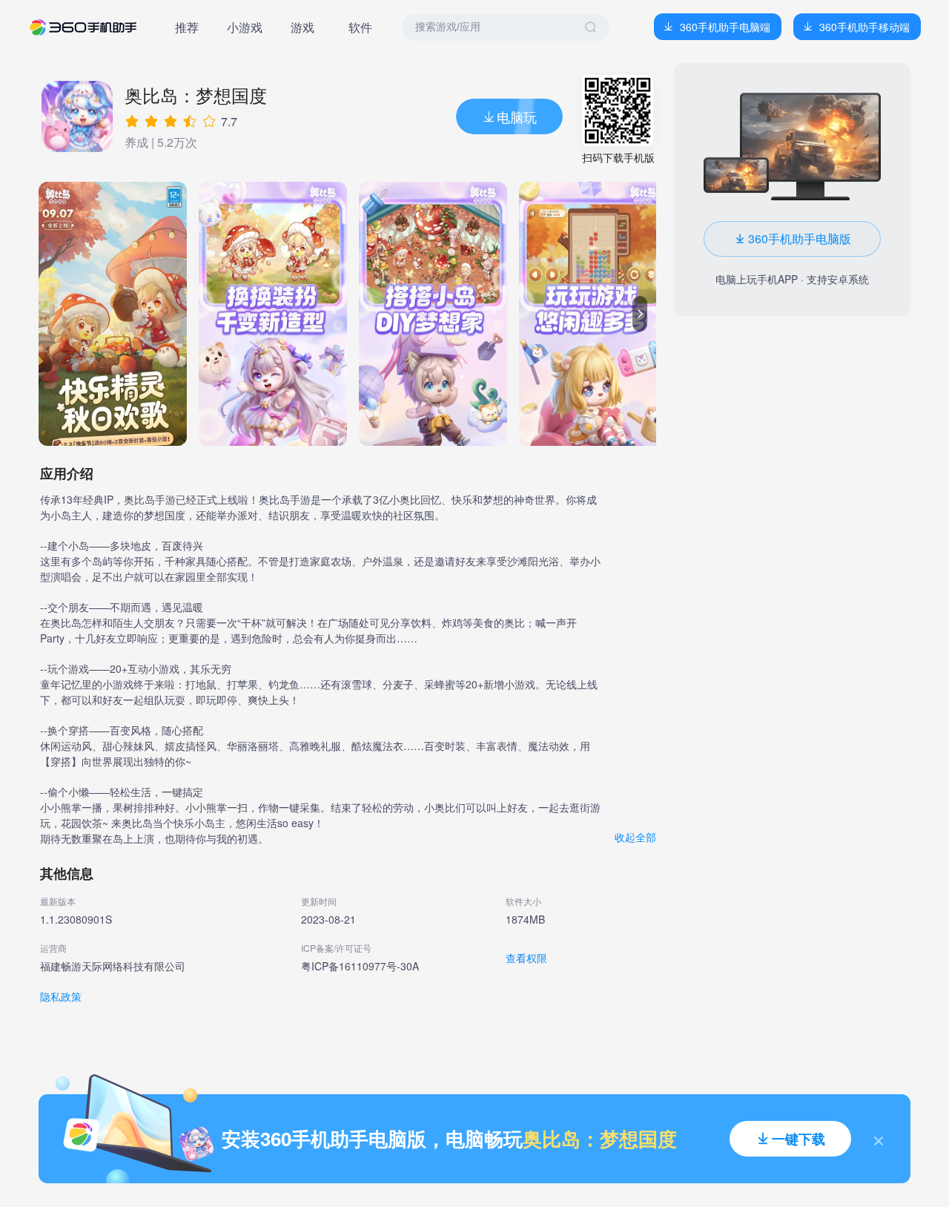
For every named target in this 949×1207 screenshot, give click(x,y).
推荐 (187, 27)
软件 (360, 27)
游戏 (302, 27)
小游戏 (244, 27)
